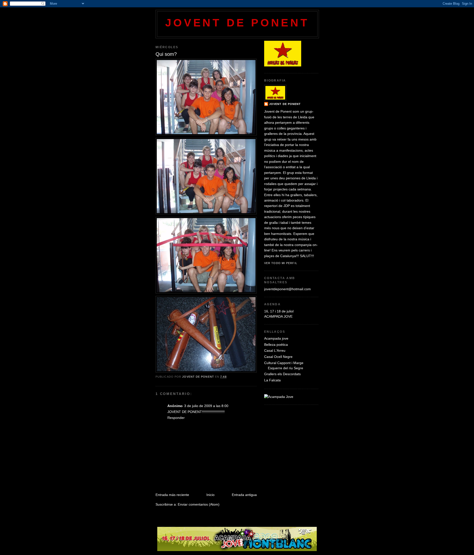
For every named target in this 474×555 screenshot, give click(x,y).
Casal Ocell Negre (278, 357)
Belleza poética (276, 345)
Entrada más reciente (172, 495)
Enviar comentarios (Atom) (198, 504)
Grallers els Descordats (282, 374)
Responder (176, 418)
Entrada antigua (244, 495)
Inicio (210, 495)
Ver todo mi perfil (280, 263)
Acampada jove (276, 338)
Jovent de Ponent (237, 23)
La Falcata (272, 380)
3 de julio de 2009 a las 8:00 (206, 406)
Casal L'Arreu (274, 350)
